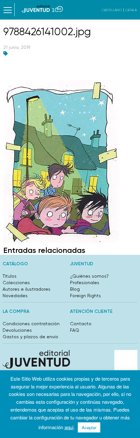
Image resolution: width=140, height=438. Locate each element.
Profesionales (84, 282)
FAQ (74, 330)
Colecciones (16, 282)
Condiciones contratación (31, 323)
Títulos (10, 276)
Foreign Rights (85, 295)
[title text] (42, 9)
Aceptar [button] (89, 427)
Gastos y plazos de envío (30, 336)
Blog (75, 289)
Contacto (80, 323)
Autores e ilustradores (26, 289)
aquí (69, 427)
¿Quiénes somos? (89, 276)
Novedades (15, 295)
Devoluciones (17, 330)
